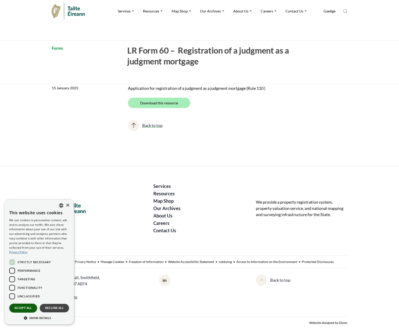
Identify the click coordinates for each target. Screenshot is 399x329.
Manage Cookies (112, 262)
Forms (57, 48)
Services (124, 11)
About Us (240, 11)
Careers (267, 11)
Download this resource (159, 103)
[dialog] (39, 262)
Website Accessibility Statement (191, 262)
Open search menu (345, 11)
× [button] (67, 205)
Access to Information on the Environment (266, 262)
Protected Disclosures (318, 262)
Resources (151, 11)
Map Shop (180, 11)
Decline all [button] (54, 308)
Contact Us (294, 11)
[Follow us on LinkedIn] (165, 280)
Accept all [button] (23, 308)
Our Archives (210, 11)
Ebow (343, 323)
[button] (39, 318)
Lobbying (225, 262)
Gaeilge (329, 11)
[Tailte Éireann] (68, 11)
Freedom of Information (146, 262)
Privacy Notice (85, 262)
